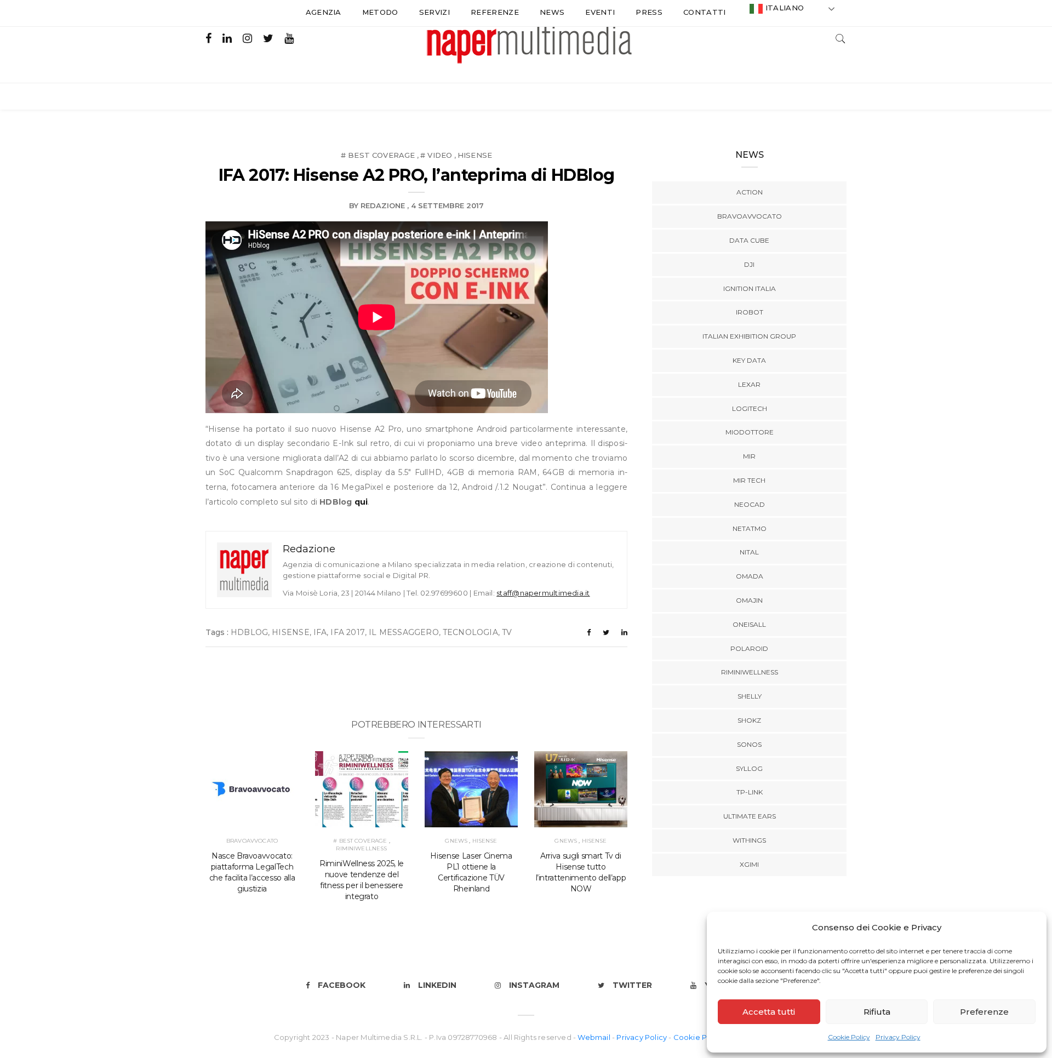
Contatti (704, 12)
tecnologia (470, 632)
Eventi (600, 12)
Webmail (595, 1037)
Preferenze (984, 1011)
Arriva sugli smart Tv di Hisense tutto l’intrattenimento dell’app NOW (581, 872)
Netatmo (750, 528)
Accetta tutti (768, 1011)
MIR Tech (749, 480)
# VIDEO (436, 155)
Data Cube (749, 240)
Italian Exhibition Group (749, 336)
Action (749, 192)
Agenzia (323, 12)
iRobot (749, 312)
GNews (456, 840)
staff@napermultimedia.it (543, 592)
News (552, 12)
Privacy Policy (898, 1037)
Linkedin (437, 985)
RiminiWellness (361, 848)
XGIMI (749, 864)
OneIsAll (749, 624)
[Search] (840, 37)
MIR (749, 456)
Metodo (380, 12)
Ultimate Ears (749, 816)
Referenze (495, 12)
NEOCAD (749, 504)
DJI (749, 264)
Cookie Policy (849, 1037)
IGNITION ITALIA (749, 288)
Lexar (749, 384)
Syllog (749, 768)
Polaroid (749, 648)
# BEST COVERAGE (378, 155)
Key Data (749, 360)
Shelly (749, 696)
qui (361, 502)
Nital (749, 552)
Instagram (534, 985)
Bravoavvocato (252, 840)
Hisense (475, 155)
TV (507, 632)
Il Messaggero (404, 632)
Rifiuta (877, 1011)
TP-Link (749, 792)
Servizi (434, 12)
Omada (749, 576)
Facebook (341, 985)
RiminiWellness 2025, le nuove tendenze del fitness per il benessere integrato (361, 880)
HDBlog (249, 632)
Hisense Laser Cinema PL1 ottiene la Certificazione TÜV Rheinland (471, 872)
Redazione (383, 205)
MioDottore (749, 432)
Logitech (749, 408)
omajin (749, 600)
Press (649, 12)
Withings (749, 840)
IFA (320, 632)
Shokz (749, 720)
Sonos (749, 744)
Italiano (783, 7)
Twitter (632, 985)
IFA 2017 (347, 632)
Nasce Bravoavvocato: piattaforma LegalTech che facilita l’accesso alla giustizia (252, 872)
